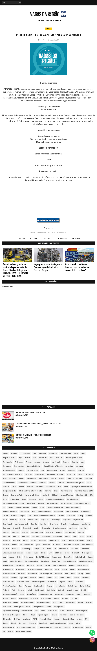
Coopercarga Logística (32, 495)
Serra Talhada (7, 607)
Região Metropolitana (45, 594)
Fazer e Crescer (24, 511)
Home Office (16, 540)
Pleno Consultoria (39, 586)
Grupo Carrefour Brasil (21, 524)
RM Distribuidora (46, 598)
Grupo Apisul (67, 520)
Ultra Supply (22, 623)
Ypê (4, 631)
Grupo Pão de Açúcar (37, 532)
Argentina (75, 462)
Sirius (36, 611)
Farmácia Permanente (72, 507)
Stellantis (70, 611)
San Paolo (65, 598)
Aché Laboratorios (65, 454)
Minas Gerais (30, 565)
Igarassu (33, 540)
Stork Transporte (81, 611)
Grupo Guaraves (74, 524)
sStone (62, 611)
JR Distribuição (26, 549)
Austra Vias (79, 466)
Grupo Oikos (15, 532)
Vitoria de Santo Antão (45, 627)
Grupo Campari (7, 524)
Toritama (79, 619)
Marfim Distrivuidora (31, 561)
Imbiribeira (42, 540)
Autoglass (21, 470)
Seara (54, 602)
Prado (13, 590)
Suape (33, 615)
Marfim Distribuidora (16, 561)
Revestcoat (87, 594)
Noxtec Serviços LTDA (46, 573)
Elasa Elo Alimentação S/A (82, 503)
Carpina (14, 487)
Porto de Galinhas (60, 586)
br (74, 474)
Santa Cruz (74, 598)
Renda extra (70, 594)
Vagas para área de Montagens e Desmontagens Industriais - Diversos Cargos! (48, 267)
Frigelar (22, 516)
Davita (5, 499)
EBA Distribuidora (66, 503)
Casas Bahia (40, 487)
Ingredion (14, 545)
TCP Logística (7, 619)
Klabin (49, 549)
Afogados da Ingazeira (9, 458)
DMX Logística (31, 503)
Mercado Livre (20, 565)
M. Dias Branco (28, 557)
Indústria (6, 545)
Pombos (49, 586)
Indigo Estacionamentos (76, 540)
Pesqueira (62, 582)
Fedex (33, 511)
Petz (20, 586)
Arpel (82, 462)
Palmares (33, 578)
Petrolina (70, 582)
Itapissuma (46, 545)
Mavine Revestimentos (86, 561)
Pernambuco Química (23, 582)
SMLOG (43, 611)
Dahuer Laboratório (81, 495)
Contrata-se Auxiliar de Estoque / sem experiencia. (33, 435)
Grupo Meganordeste (59, 528)
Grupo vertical (57, 536)
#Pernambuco (61, 232)
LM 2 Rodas (58, 553)
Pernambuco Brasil (8, 582)
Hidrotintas (6, 540)
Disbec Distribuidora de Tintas (55, 499)
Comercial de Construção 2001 (84, 491)
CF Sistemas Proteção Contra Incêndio (30, 491)
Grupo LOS (36, 528)
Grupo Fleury (43, 524)
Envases (34, 507)
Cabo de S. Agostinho (57, 478)
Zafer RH (10, 631)
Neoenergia (48, 569)
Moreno (39, 565)
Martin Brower (45, 561)
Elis (4, 507)
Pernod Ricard (52, 582)
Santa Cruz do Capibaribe (10, 602)
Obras (66, 573)
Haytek (82, 536)
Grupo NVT (6, 532)
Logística (11, 557)
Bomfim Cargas (39, 474)
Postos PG (6, 590)
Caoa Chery (61, 483)
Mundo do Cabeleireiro (59, 565)
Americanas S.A (7, 462)
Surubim (54, 615)
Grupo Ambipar (56, 520)
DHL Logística (32, 499)
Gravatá (22, 520)
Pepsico (69, 578)
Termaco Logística (45, 619)
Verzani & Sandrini (8, 627)
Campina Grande (23, 483)
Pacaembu (14, 578)
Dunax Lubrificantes (52, 503)
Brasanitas (89, 474)
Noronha (72, 569)
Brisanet (21, 478)
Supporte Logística (43, 615)
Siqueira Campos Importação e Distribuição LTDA (17, 611)
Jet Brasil (6, 549)
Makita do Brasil (80, 557)
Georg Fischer (71, 516)
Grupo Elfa (34, 524)
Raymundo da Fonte (72, 590)
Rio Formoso (34, 598)
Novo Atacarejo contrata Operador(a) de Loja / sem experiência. (38, 424)
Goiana (5, 520)
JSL (43, 549)
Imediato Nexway (54, 540)
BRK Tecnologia (31, 478)
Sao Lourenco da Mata (27, 602)
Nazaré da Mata (20, 569)
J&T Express (56, 545)
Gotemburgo (13, 520)
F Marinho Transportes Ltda (55, 507)
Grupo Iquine (6, 528)
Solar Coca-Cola (52, 611)
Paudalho (41, 578)
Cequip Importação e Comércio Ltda (81, 487)
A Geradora (26, 454)
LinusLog (43, 553)
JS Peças (37, 549)
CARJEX (89, 483)
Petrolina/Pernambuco (9, 586)
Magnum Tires (68, 557)
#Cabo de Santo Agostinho (46, 232)
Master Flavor (56, 561)
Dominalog (41, 503)
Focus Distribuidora (72, 511)
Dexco (24, 499)
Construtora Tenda (16, 495)
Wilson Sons (58, 627)
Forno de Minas (85, 511)
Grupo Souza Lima (70, 532)
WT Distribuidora (78, 627)
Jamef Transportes (87, 545)
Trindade (13, 623)
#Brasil (32, 232)
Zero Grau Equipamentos (23, 631)
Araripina (46, 462)
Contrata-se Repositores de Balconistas (30, 412)
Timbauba (57, 619)
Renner (79, 594)
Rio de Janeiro (23, 598)
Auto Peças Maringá (9, 470)
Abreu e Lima (42, 454)
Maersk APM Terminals (42, 557)
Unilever (78, 623)
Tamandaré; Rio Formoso (77, 615)
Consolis (5, 495)
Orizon (88, 573)
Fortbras (5, 516)
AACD (34, 454)
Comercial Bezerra (66, 491)
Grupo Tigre (6, 536)
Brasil (48, 29)
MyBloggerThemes (57, 648)
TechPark (17, 619)
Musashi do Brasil (82, 565)
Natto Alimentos (8, 569)
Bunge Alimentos (43, 478)
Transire (5, 623)
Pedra (62, 578)
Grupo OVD (25, 532)
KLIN (55, 549)
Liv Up (50, 553)
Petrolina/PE (79, 582)
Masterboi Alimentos (70, 561)
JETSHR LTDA (15, 549)
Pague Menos (23, 578)
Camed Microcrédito (9, 483)
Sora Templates (46, 648)
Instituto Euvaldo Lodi (26, 545)
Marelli (5, 561)
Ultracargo (32, 623)
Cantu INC (52, 483)
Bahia (42, 470)
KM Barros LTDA (63, 549)
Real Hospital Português (10, 594)
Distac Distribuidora (73, 499)
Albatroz (27, 458)
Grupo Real (59, 532)
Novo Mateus (21, 573)
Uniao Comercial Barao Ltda (58, 623)
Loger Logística (86, 553)
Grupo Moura (83, 528)
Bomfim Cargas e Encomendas (55, 474)
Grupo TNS (16, 536)
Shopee (48, 607)
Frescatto (14, 516)
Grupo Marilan (46, 528)
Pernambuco (85, 578)
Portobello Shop (85, 586)
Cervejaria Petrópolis (9, 491)
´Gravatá (5, 454)
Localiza (67, 553)
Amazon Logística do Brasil (74, 458)
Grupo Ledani (27, 528)
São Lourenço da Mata (43, 602)
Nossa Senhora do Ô (9, 573)
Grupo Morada (73, 528)
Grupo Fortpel (54, 524)
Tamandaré (63, 615)
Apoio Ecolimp (19, 462)
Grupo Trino (25, 536)
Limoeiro (28, 553)
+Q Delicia (14, 454)
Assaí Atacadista (19, 466)
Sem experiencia (70, 602)
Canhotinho (43, 483)
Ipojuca (38, 545)
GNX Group (89, 516)
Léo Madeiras (85, 549)
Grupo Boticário (78, 520)
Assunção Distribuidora (34, 466)
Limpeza (36, 553)
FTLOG (29, 516)
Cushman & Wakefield (66, 495)
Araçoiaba (37, 462)
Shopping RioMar (58, 607)
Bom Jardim (28, 474)
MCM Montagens (8, 565)
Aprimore (29, 462)
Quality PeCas (51, 590)
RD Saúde (83, 590)
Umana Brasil (43, 623)
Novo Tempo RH (32, 573)
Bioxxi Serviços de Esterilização (12, 474)
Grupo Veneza (46, 536)
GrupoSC (67, 536)
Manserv (90, 557)
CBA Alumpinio (50, 487)
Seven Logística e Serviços (22, 607)
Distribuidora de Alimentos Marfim (13, 503)
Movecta (47, 565)
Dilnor (41, 499)
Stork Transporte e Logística (11, 615)
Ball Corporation (52, 470)
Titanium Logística (68, 619)
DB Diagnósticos (14, 499)
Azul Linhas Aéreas (32, 470)
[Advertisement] (48, 201)
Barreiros (62, 470)
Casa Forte (30, 487)
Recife (22, 594)
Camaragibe (88, 478)
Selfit (61, 602)
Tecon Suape (26, 619)
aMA (51, 458)
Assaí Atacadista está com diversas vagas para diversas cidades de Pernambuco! (77, 267)
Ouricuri (5, 578)
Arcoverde (66, 462)
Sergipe (80, 602)
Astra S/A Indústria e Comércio (53, 466)
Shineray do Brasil (38, 607)
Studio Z (25, 615)
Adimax (83, 454)
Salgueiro (56, 598)
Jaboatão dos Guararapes (71, 545)
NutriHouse (58, 573)
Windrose (67, 627)
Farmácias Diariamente (10, 511)
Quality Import (39, 590)
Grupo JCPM (16, 528)
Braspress (12, 478)
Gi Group (80, 516)
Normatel (64, 569)
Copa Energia (45, 495)
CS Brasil (54, 495)
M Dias (19, 557)
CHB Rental (48, 491)
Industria (89, 540)
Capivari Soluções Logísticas (75, 483)
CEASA (59, 487)
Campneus (34, 483)
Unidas (71, 623)
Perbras (76, 578)
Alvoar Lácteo (43, 458)
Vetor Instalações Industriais (26, 627)
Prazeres (21, 590)
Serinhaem (89, 602)
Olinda (73, 573)
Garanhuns (61, 516)
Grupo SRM (81, 532)
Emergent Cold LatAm (22, 507)
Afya (20, 458)
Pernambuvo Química (38, 582)
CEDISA (66, 487)
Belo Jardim (71, 470)
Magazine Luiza (56, 557)
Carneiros (6, 487)
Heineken (89, 536)
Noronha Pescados (83, 569)
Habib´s (75, 536)
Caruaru (21, 487)
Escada (42, 507)
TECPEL (35, 619)
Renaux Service (59, 594)
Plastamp (28, 586)
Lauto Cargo (74, 549)
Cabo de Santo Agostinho (74, 478)
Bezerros (81, 470)
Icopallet (25, 540)
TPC (86, 619)
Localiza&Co (75, 553)
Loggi (4, 557)
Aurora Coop (69, 466)
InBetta (64, 540)
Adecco (76, 454)
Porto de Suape (72, 586)
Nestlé (57, 569)
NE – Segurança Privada (35, 569)
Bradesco (80, 474)
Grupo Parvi (49, 532)
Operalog (80, 573)
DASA (91, 495)
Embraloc (10, 507)
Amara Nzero (59, 458)
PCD (56, 578)
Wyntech (88, 627)
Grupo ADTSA (45, 520)
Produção (29, 590)
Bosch (69, 474)
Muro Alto (72, 565)
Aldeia (34, 458)
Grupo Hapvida (86, 524)
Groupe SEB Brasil (33, 520)
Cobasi (56, 491)
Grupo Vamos (36, 536)
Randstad (61, 590)
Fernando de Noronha (44, 511)
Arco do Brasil (56, 462)
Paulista (49, 578)
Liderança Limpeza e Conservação (13, 553)
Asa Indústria (7, 466)
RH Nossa (5, 598)
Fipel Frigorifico (58, 511)
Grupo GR (63, 524)
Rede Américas (31, 594)
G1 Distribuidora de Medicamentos (44, 516)
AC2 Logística (53, 454)
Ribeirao (13, 598)
